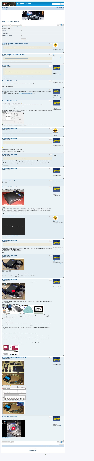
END (53, 47)
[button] (57, 25)
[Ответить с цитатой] (51, 43)
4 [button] (62, 24)
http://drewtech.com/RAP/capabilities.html (25, 93)
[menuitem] (6, 7)
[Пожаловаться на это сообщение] (49, 43)
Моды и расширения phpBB (33, 450)
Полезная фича (4, 30)
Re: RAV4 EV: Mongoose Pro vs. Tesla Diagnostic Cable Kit (15, 43)
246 (57, 221)
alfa (53, 154)
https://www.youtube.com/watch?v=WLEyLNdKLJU (10, 235)
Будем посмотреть (5, 33)
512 (57, 155)
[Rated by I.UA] (47, 454)
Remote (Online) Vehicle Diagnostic (10, 21)
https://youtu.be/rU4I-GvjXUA (6, 437)
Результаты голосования (25, 40)
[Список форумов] (9, 4)
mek (53, 54)
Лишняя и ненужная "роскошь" (7, 35)
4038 (57, 95)
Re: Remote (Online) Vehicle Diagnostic (9, 80)
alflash (4, 66)
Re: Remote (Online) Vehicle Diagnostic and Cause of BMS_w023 (14, 357)
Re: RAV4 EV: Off (5, 65)
